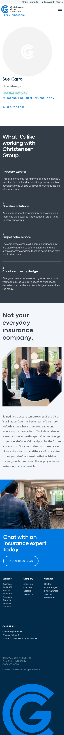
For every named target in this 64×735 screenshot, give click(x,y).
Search (59, 2)
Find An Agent (47, 2)
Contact (48, 584)
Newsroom (28, 594)
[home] (12, 9)
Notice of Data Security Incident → (19, 638)
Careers (27, 590)
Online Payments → (12, 631)
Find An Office (51, 590)
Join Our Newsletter (49, 596)
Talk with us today (21, 561)
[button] (60, 9)
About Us (28, 584)
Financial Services (6, 605)
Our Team (28, 587)
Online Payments (30, 2)
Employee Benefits (7, 599)
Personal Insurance (7, 592)
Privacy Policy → (10, 635)
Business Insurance (7, 586)
